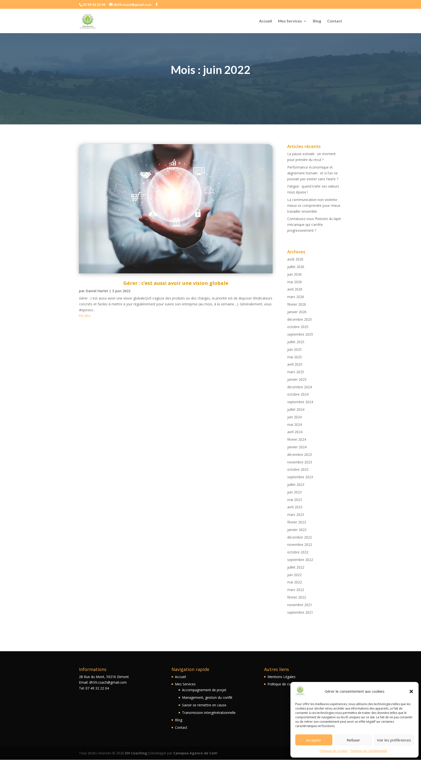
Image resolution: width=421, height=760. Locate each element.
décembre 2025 (299, 319)
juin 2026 (294, 274)
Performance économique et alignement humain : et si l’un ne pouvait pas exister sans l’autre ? (312, 173)
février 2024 (296, 439)
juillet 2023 (295, 484)
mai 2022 (294, 582)
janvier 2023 (296, 529)
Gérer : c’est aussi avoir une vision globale (175, 283)
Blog (317, 21)
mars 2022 (295, 589)
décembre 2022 (299, 537)
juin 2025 (294, 349)
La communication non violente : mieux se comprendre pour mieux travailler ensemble (313, 205)
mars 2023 (295, 514)
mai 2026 (294, 282)
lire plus (85, 315)
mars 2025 (295, 372)
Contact (334, 21)
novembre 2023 (299, 462)
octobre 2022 (297, 552)
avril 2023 (294, 507)
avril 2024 (294, 432)
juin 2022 (294, 574)
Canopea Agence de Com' (195, 753)
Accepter (313, 740)
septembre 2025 (300, 334)
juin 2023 (294, 492)
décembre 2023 (299, 454)
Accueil (265, 21)
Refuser (353, 740)
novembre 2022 (299, 544)
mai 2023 (294, 499)
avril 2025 (294, 364)
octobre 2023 (297, 469)
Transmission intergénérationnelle (209, 712)
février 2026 (296, 304)
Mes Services (290, 21)
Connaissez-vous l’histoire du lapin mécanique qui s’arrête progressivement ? (314, 224)
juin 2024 (294, 417)
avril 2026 (294, 289)
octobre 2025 (297, 326)
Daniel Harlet (97, 291)
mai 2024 (294, 424)
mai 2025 (294, 357)
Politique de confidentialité (368, 751)
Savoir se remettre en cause (204, 705)
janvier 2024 (296, 447)
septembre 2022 (300, 559)
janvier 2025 (296, 379)
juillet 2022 (295, 567)
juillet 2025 (295, 342)
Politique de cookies (334, 751)
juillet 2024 (295, 409)
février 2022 (296, 597)
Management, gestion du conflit (207, 697)
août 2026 (295, 259)
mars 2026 (295, 296)
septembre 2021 (300, 612)
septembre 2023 (300, 477)
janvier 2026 (296, 312)
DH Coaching (136, 753)
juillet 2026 (295, 266)
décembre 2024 (299, 387)
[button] (411, 691)
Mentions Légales (282, 676)
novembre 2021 (299, 604)
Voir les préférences (394, 740)
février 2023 (296, 522)
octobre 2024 (297, 394)
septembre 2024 (300, 402)
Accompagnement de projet (204, 690)
